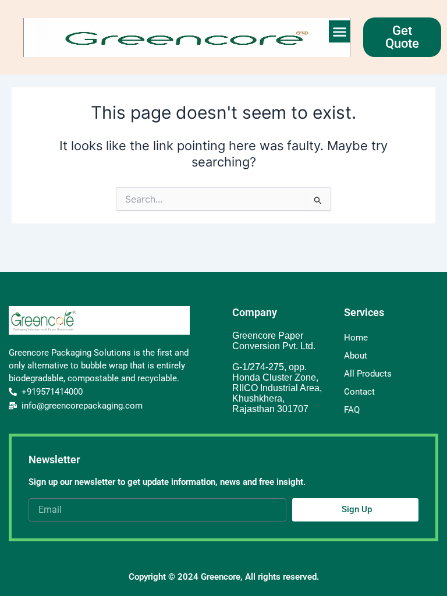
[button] (340, 31)
